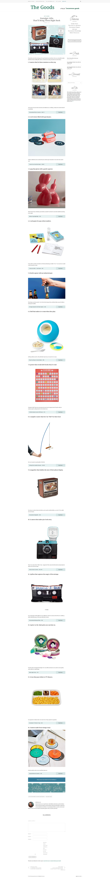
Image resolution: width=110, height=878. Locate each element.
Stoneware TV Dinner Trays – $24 (36, 722)
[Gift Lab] (74, 29)
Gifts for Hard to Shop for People (36, 796)
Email (29, 836)
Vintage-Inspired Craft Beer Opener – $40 (37, 306)
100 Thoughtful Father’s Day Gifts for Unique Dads (74, 68)
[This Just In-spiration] (74, 25)
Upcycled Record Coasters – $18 (35, 773)
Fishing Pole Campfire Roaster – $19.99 (37, 465)
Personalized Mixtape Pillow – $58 (36, 620)
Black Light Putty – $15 (33, 672)
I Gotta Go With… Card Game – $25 (36, 268)
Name (29, 833)
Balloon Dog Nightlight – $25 (35, 216)
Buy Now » (61, 112)
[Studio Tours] (74, 24)
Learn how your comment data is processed (52, 860)
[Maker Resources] (74, 33)
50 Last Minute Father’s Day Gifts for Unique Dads (74, 63)
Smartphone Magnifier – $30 (35, 514)
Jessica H (38, 802)
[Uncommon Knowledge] (74, 31)
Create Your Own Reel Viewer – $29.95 (36, 164)
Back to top (78, 876)
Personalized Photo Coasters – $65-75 (36, 112)
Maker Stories (31, 1)
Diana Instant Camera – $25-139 (35, 569)
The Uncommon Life (50, 1)
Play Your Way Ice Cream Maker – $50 (36, 360)
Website (29, 839)
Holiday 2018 (49, 796)
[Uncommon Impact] (74, 27)
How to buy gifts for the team (72, 58)
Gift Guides (58, 1)
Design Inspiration (40, 1)
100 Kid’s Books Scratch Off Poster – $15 (37, 412)
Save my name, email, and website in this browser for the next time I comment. (45, 848)
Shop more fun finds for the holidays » (47, 779)
